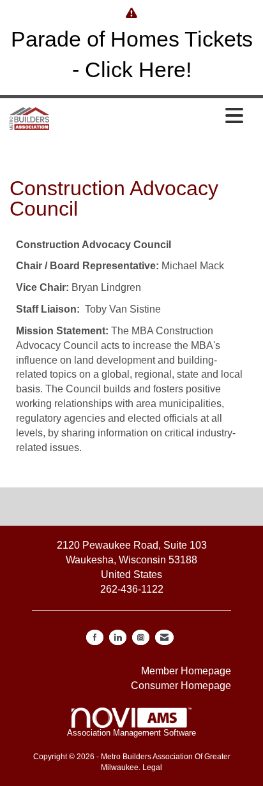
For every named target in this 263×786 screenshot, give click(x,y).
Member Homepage (186, 670)
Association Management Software (131, 733)
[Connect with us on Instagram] (140, 637)
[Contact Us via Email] (164, 637)
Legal (152, 767)
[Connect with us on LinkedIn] (117, 637)
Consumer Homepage (181, 685)
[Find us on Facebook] (94, 637)
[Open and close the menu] (150, 116)
